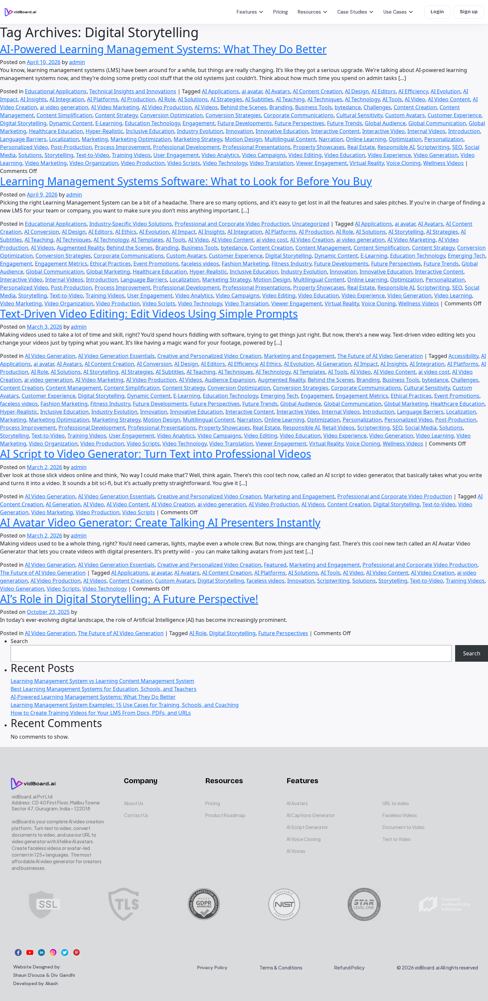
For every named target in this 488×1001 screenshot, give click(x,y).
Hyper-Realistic (104, 131)
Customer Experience (454, 115)
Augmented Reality (80, 247)
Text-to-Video (92, 155)
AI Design (357, 91)
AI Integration (66, 99)
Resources (309, 12)
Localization (64, 139)
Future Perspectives (299, 123)
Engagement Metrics (61, 263)
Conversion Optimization (171, 115)
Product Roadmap (225, 815)
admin (77, 62)
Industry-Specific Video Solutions (130, 223)
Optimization (405, 139)
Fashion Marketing (245, 263)
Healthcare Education (56, 131)
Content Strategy (116, 115)
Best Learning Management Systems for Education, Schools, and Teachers (104, 689)
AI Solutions (193, 99)
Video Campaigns (264, 155)
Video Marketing (46, 163)
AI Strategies (226, 99)
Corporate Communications (299, 115)
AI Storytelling (406, 231)
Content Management (323, 247)
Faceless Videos (399, 815)
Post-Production (71, 147)
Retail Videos (338, 427)
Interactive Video (383, 131)
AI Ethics (125, 231)
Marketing (95, 139)
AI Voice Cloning (303, 839)
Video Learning (453, 295)
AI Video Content (449, 99)
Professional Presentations (256, 147)
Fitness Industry (291, 263)
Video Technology (225, 163)
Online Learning (366, 139)
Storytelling (58, 155)
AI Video (415, 99)
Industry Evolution (200, 131)
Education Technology (152, 123)
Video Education (344, 155)
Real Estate (361, 147)
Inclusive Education (150, 131)
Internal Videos (426, 131)
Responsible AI (395, 147)
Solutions (30, 155)
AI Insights (33, 99)
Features (247, 12)
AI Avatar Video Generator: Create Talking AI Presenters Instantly (160, 522)
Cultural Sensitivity (359, 115)
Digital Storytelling (23, 123)
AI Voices (295, 851)
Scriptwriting (433, 147)
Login (437, 12)
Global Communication (437, 123)
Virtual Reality (367, 163)
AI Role (166, 99)
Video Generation (436, 155)
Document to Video (403, 827)
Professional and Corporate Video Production (232, 223)
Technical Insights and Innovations (132, 91)
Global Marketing (108, 271)
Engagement (199, 123)
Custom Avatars (405, 115)
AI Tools (392, 99)
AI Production (138, 99)
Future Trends (344, 123)
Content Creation (415, 107)
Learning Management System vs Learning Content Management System (102, 681)
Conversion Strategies (233, 115)
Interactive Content (335, 131)
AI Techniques (324, 99)
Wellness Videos (443, 163)
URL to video (395, 803)
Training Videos (131, 155)
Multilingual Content (290, 139)
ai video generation (64, 107)
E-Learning (108, 123)
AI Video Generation (50, 356)
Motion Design (243, 139)
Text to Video (396, 839)
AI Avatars (277, 91)
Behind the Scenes (243, 107)
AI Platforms (102, 99)
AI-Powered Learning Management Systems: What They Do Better (163, 49)
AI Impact (184, 231)
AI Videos (206, 107)
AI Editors (383, 91)
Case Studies (352, 12)
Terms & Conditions (281, 967)
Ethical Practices (110, 263)
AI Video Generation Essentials (116, 356)
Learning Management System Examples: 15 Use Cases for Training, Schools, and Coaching (125, 705)
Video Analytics (220, 155)
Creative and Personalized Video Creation (209, 356)
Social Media (421, 427)
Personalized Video (24, 147)
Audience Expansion (230, 379)
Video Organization (93, 163)
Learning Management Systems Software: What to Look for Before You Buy (186, 181)
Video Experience (389, 155)
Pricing (280, 12)
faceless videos (200, 263)
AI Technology (362, 99)
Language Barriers (23, 139)
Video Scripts (183, 163)
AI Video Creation (312, 239)
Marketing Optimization (141, 139)
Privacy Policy (212, 967)
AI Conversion (41, 231)
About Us (133, 803)
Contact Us (136, 815)
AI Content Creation (317, 91)
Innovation (239, 131)
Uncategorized (310, 223)
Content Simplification (64, 115)
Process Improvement (122, 147)
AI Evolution (445, 91)
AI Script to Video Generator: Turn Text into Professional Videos (155, 454)
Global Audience (385, 123)
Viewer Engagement (321, 163)
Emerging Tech (466, 255)
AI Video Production (167, 107)
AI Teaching (290, 99)
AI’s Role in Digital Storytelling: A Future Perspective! (129, 599)
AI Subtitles (259, 99)
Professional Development (186, 147)
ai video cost (271, 239)
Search (19, 641)
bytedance (348, 107)
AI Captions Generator (310, 815)
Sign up (469, 12)
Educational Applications (56, 91)
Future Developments (244, 123)
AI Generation (333, 364)
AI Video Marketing (115, 107)
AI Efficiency (413, 91)
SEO (457, 147)
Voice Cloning (403, 163)
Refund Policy (349, 967)
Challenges (377, 107)
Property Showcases (319, 147)
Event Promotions (156, 263)
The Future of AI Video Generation (380, 356)
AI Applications (220, 91)
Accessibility (463, 356)
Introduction (464, 131)
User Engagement (176, 155)
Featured (275, 564)
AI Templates (147, 239)
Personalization (443, 139)
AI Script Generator (307, 827)
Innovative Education (282, 131)
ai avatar (252, 91)
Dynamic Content (71, 123)
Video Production (143, 163)
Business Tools (313, 107)
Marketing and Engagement (299, 356)
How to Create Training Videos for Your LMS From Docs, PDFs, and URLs (101, 712)
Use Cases (395, 12)
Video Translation (271, 163)
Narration (331, 139)
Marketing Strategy (198, 139)
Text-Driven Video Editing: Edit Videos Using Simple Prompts (149, 313)
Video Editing (305, 155)
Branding (280, 107)
